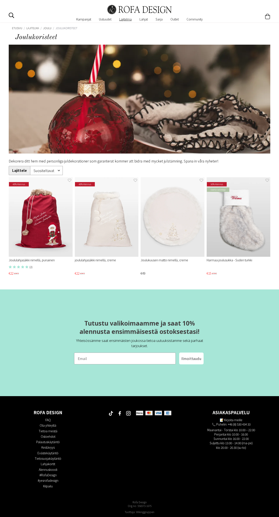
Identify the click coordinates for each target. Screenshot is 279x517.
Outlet (174, 19)
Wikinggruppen (145, 512)
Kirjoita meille (233, 420)
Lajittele (19, 170)
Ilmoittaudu (191, 358)
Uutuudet (105, 19)
